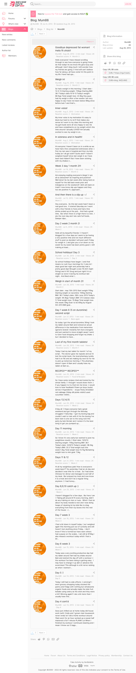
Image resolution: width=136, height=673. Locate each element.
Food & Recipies (78, 377)
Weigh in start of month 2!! (69, 281)
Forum (53, 655)
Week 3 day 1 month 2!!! (68, 166)
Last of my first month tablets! (71, 342)
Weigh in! (60, 79)
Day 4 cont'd (62, 601)
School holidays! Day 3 (67, 252)
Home (46, 655)
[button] (6, 4)
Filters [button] (89, 41)
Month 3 (75, 56)
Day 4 (58, 607)
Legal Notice (92, 655)
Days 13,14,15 (62, 399)
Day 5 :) (59, 572)
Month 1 (75, 348)
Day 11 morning (63, 428)
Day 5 (57, 578)
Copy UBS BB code (110, 77)
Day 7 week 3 (62, 515)
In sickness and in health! (68, 137)
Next (41, 34)
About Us (61, 655)
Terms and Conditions (76, 655)
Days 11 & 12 (62, 457)
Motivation (75, 114)
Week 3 (58, 200)
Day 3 (74, 258)
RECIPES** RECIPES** (67, 371)
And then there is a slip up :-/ (70, 194)
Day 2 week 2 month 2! (67, 223)
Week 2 (58, 229)
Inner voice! (61, 108)
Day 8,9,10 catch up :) (66, 486)
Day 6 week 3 (62, 543)
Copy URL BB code (110, 69)
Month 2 (74, 172)
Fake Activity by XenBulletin (82, 662)
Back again (75, 319)
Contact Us (128, 655)
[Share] (94, 47)
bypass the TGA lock (53, 14)
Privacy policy (104, 655)
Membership (116, 655)
